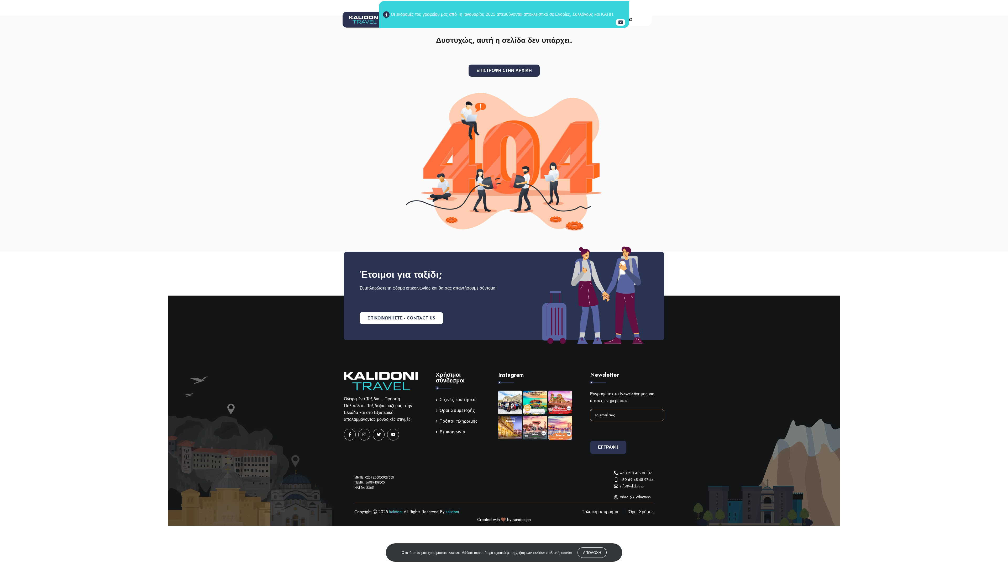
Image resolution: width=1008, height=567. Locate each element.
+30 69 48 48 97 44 (637, 479)
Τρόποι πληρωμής (459, 421)
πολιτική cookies (559, 552)
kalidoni (395, 512)
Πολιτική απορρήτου (600, 512)
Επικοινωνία (452, 432)
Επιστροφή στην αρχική (504, 70)
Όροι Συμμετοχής (457, 410)
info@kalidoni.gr (632, 486)
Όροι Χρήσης (641, 512)
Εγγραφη (608, 447)
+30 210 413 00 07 (636, 473)
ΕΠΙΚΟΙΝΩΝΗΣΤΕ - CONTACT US (401, 318)
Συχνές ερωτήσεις (458, 400)
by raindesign (519, 520)
